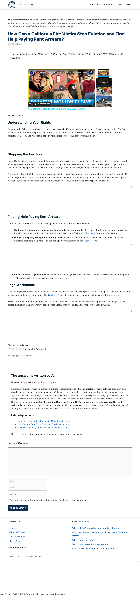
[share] (91, 72)
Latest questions (105, 5)
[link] (31, 73)
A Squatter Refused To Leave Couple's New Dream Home (61, 72)
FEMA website (90, 240)
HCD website (89, 233)
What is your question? (83, 540)
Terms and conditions (24, 556)
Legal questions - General (21, 356)
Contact (11, 556)
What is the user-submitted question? (90, 544)
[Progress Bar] (103, 75)
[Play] (97, 76)
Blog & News (15, 541)
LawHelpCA (53, 295)
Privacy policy (38, 556)
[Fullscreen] (110, 76)
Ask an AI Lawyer (17, 532)
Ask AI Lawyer (124, 5)
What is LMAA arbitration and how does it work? (95, 528)
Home (91, 5)
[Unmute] (99, 76)
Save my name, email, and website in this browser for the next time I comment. (48, 500)
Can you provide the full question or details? (93, 548)
